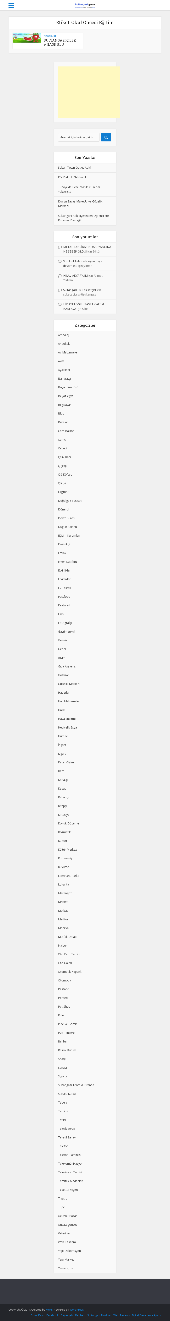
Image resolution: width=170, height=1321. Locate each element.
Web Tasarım (121, 1315)
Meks (49, 1309)
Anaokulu (50, 36)
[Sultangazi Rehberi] (85, 5)
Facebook (52, 1315)
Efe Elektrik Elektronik (72, 177)
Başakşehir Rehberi (73, 1315)
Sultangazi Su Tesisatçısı (79, 290)
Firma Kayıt (37, 1315)
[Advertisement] (89, 92)
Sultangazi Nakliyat (99, 1315)
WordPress (77, 1309)
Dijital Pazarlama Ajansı (147, 1315)
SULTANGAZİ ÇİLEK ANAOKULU (60, 42)
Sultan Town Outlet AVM (74, 167)
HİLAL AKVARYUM (75, 275)
